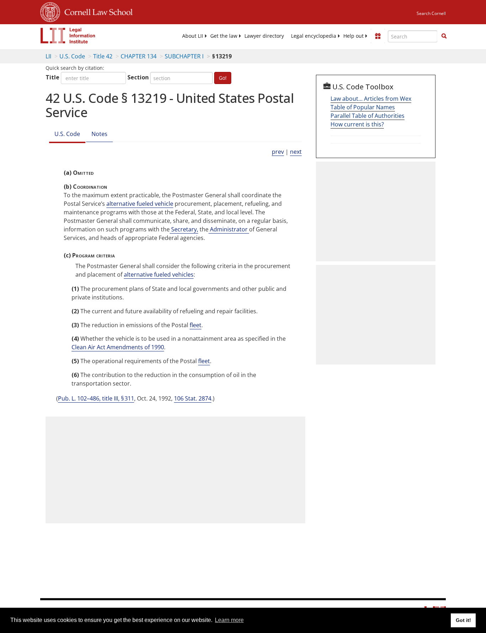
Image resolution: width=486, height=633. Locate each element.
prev (278, 152)
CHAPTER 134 (139, 56)
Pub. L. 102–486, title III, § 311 (96, 398)
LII (48, 56)
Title (52, 77)
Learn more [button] (229, 620)
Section (138, 77)
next (296, 152)
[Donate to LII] (378, 36)
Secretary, (184, 229)
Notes (99, 134)
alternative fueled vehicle (139, 204)
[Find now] (444, 36)
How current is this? (357, 124)
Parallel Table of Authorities (368, 116)
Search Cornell (431, 13)
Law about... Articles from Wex (371, 99)
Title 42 (102, 56)
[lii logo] (68, 35)
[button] (444, 35)
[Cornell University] (50, 11)
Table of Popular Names (363, 107)
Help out (353, 36)
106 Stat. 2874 (192, 398)
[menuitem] (193, 36)
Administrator (228, 229)
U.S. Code (72, 56)
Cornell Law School (96, 11)
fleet (195, 325)
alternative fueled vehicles (159, 274)
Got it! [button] (463, 620)
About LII (192, 36)
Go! (223, 77)
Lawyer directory (264, 36)
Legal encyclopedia (313, 36)
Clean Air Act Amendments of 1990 (118, 347)
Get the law (223, 36)
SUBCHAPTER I (184, 56)
